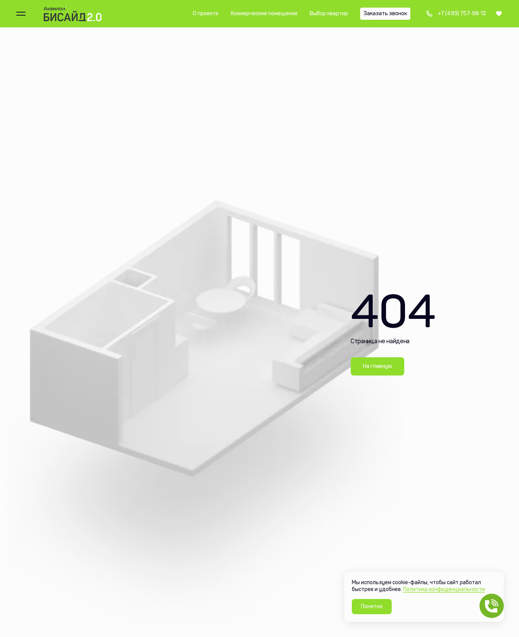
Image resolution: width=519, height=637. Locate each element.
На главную (377, 366)
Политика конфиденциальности (444, 589)
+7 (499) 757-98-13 (456, 14)
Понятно (372, 606)
